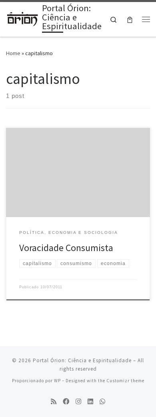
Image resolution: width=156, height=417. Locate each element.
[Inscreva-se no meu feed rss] (53, 402)
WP (57, 380)
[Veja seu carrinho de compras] (130, 19)
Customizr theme (125, 380)
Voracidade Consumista (66, 247)
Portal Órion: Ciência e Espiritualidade (82, 360)
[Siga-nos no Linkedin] (90, 402)
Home (13, 53)
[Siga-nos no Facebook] (66, 402)
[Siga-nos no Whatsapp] (102, 402)
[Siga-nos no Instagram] (78, 402)
